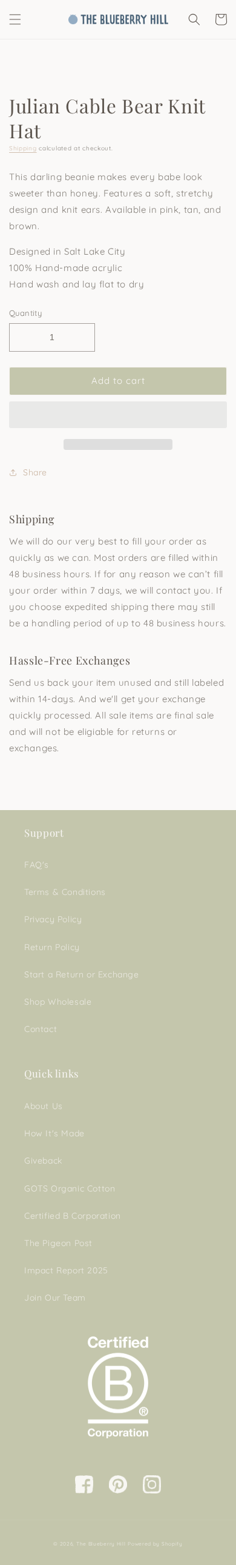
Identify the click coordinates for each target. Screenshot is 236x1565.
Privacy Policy (53, 919)
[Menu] (15, 19)
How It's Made (54, 1133)
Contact (40, 1029)
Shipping (23, 148)
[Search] (194, 19)
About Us (43, 1106)
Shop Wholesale (57, 1001)
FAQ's (36, 864)
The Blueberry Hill (101, 1544)
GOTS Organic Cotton (69, 1188)
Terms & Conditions (65, 891)
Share (35, 472)
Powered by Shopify (155, 1544)
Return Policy (52, 947)
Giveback (43, 1160)
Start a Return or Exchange (81, 974)
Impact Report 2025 (66, 1270)
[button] (118, 415)
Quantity (25, 313)
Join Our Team (55, 1297)
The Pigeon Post (58, 1243)
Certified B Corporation (72, 1215)
